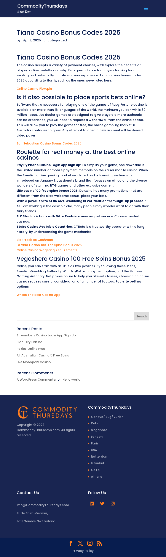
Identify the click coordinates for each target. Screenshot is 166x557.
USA (94, 450)
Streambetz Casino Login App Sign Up (46, 335)
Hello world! (71, 379)
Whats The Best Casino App (39, 295)
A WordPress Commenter (37, 379)
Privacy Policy (83, 551)
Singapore (99, 430)
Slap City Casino (29, 342)
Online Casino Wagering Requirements (47, 250)
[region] (56, 523)
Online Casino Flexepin (34, 88)
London (97, 437)
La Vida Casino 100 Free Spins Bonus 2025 (49, 245)
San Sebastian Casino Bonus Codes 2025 (49, 143)
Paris (95, 443)
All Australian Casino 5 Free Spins (43, 355)
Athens (96, 476)
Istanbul (97, 463)
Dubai (95, 423)
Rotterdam (99, 456)
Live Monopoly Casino (34, 362)
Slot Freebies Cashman (35, 240)
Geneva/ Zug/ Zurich (107, 417)
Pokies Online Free (31, 349)
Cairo (95, 470)
